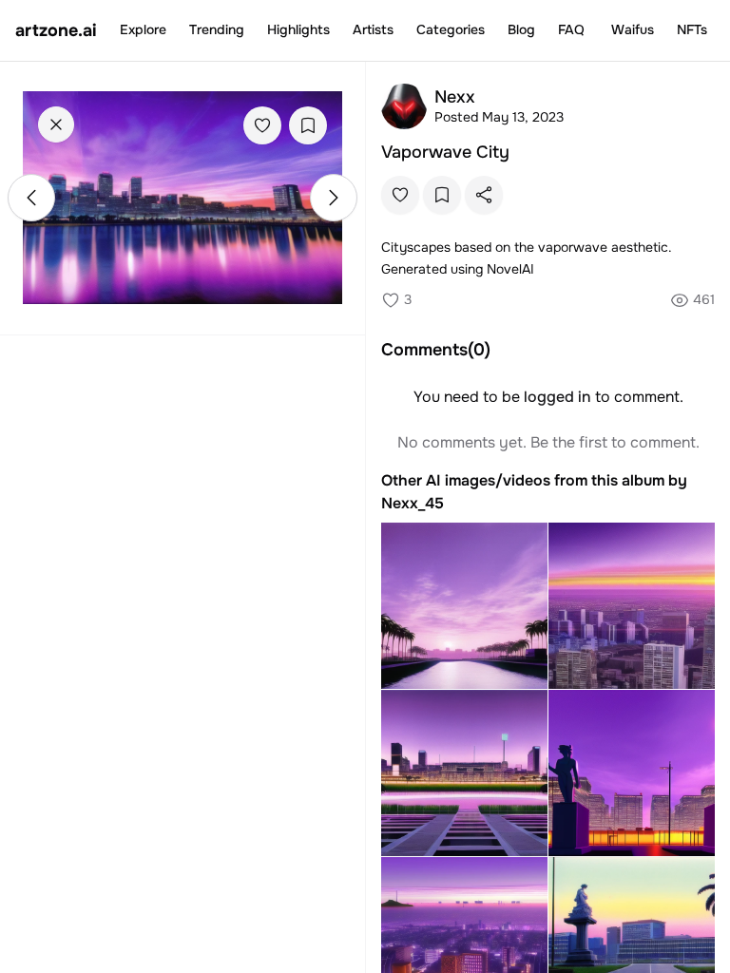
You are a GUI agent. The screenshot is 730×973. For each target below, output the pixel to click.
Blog (521, 29)
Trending (216, 29)
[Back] (56, 124)
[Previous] (31, 197)
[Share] (484, 195)
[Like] (262, 125)
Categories (450, 29)
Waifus (632, 29)
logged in (557, 397)
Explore (143, 29)
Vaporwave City (445, 152)
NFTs (692, 29)
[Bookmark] (308, 125)
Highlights (298, 29)
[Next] (333, 197)
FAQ (571, 29)
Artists (373, 29)
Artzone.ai (56, 30)
